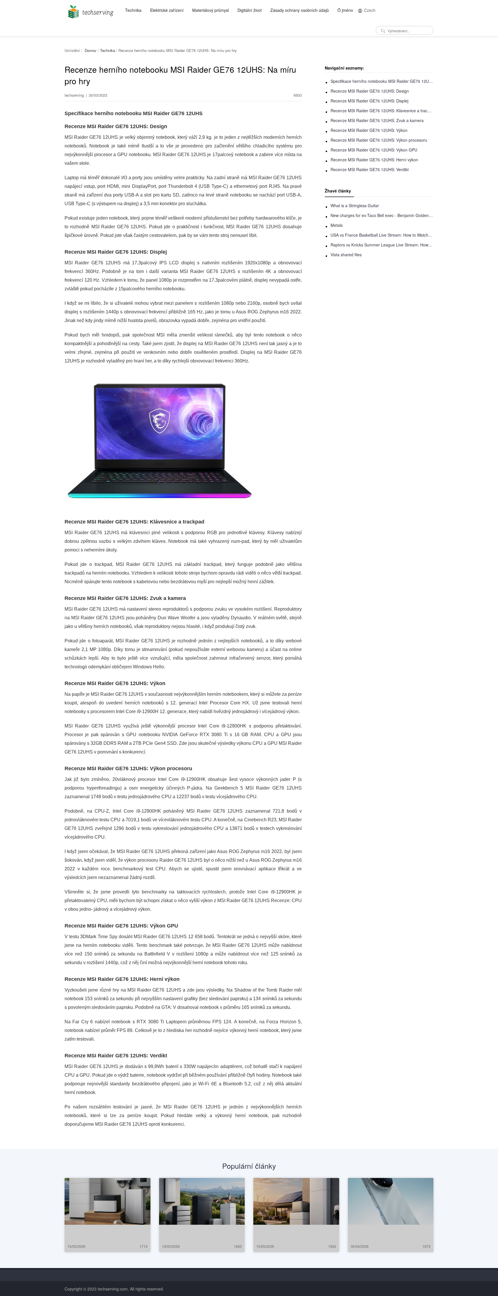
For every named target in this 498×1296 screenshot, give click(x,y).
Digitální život (249, 10)
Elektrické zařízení (167, 10)
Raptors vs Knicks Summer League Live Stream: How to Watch (382, 245)
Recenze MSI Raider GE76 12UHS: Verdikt (370, 169)
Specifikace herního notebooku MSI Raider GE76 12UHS (382, 81)
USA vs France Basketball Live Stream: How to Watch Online (382, 235)
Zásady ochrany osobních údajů (299, 10)
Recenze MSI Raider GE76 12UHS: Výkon (369, 130)
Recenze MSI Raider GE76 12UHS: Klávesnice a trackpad (382, 110)
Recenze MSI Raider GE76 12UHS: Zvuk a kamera (377, 120)
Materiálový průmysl (210, 10)
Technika (133, 10)
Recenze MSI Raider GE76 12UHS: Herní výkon (374, 159)
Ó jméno (345, 10)
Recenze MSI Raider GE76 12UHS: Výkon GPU (374, 150)
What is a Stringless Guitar (355, 205)
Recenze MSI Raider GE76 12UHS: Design (370, 91)
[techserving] (90, 10)
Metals (337, 225)
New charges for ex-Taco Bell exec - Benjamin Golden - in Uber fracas (382, 215)
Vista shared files (346, 254)
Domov (91, 50)
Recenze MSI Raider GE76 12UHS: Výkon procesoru (379, 140)
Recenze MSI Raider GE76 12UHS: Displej (369, 101)
